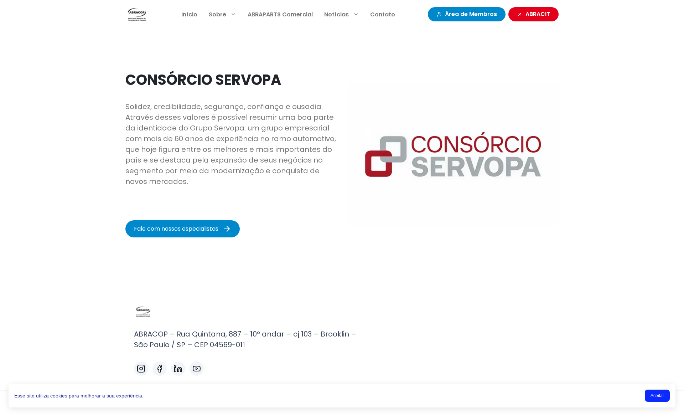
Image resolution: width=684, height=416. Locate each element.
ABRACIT (537, 14)
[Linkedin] (178, 368)
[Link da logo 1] (137, 14)
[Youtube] (197, 368)
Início (189, 14)
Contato (382, 14)
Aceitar (657, 395)
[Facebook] (159, 368)
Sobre (217, 14)
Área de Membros (471, 14)
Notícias (336, 14)
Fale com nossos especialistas (176, 229)
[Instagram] (141, 368)
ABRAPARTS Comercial (280, 14)
